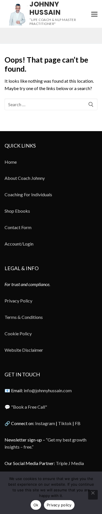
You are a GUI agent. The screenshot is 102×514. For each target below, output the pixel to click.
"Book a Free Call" (29, 407)
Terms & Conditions (24, 317)
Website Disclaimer (24, 350)
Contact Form (18, 227)
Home (11, 162)
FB (77, 423)
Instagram (45, 423)
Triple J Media (70, 463)
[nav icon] (94, 14)
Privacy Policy (18, 300)
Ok (36, 505)
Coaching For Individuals (28, 194)
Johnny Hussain (45, 8)
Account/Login (19, 243)
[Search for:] (51, 104)
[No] (93, 495)
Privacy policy (59, 505)
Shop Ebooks (17, 211)
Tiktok (65, 423)
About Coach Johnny (25, 178)
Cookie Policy (18, 333)
